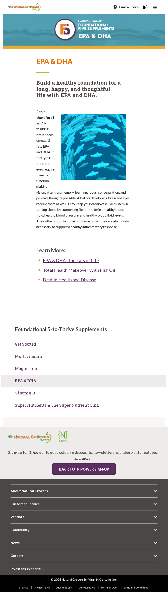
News (15, 543)
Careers (17, 555)
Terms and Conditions (135, 587)
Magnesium (26, 368)
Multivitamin (28, 356)
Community (20, 530)
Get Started (25, 344)
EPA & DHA (25, 380)
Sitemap (23, 587)
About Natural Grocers (29, 491)
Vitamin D (25, 393)
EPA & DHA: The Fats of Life (71, 260)
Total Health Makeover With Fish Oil (79, 270)
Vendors (17, 517)
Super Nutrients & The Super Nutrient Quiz (57, 405)
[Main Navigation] (155, 8)
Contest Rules (87, 587)
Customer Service (25, 504)
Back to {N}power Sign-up (84, 469)
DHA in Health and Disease (69, 279)
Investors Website (25, 568)
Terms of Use (109, 587)
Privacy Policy (42, 587)
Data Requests (64, 587)
